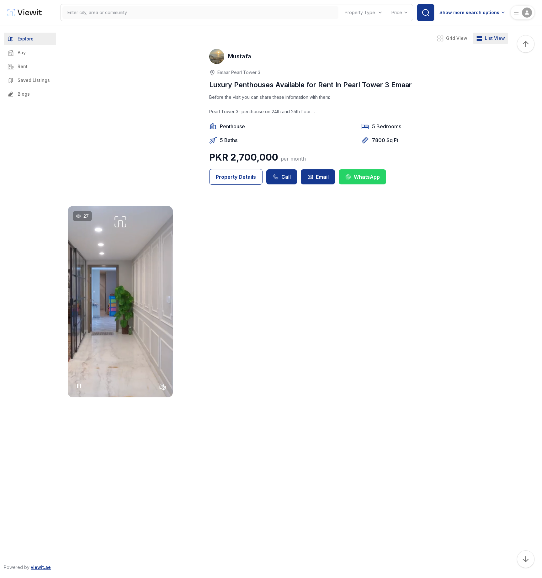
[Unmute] (163, 387)
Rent (23, 66)
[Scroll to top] (525, 44)
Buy (22, 52)
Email (322, 177)
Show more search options (469, 12)
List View (495, 38)
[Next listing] (525, 559)
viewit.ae (41, 567)
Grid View (456, 38)
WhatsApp (367, 177)
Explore (26, 38)
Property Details (236, 177)
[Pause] (79, 386)
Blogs (24, 94)
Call (286, 177)
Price (396, 12)
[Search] (425, 12)
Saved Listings (34, 80)
